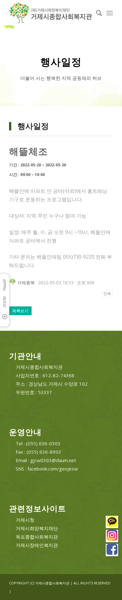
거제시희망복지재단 (37, 528)
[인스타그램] (112, 537)
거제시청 (25, 520)
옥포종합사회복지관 (37, 537)
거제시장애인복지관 (37, 545)
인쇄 (107, 293)
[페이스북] (112, 551)
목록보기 (20, 311)
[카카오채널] (112, 523)
